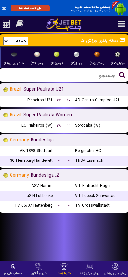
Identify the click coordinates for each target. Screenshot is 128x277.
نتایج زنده (64, 273)
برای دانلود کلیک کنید (30, 8)
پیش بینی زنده (89, 273)
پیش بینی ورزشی (115, 273)
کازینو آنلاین (39, 273)
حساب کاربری (13, 273)
